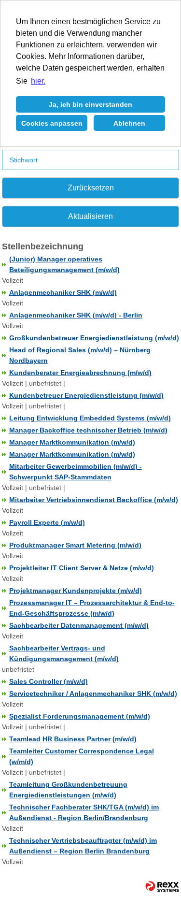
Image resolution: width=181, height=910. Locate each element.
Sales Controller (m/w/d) (48, 681)
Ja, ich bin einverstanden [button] (90, 104)
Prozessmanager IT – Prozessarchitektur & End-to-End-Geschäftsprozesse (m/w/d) (92, 608)
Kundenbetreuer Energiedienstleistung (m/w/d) (86, 395)
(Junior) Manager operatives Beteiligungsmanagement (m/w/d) (64, 264)
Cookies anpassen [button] (52, 123)
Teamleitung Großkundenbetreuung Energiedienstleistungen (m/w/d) (68, 789)
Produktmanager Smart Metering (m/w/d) (75, 545)
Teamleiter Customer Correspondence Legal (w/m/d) (81, 756)
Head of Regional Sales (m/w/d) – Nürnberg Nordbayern (80, 355)
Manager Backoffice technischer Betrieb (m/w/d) (88, 430)
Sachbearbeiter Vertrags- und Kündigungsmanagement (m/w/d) (64, 653)
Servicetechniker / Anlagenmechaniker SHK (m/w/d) (93, 693)
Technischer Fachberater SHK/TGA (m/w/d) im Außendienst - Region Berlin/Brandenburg (84, 812)
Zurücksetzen (91, 188)
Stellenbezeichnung (43, 246)
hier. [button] (38, 81)
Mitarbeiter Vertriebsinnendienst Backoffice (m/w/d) (93, 500)
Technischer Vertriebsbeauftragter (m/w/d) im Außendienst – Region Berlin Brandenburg (83, 846)
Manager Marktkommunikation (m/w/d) (72, 442)
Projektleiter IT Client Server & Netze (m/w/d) (81, 568)
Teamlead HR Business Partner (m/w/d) (73, 739)
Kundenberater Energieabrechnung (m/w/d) (80, 372)
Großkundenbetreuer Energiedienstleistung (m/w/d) (94, 338)
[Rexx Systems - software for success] (158, 886)
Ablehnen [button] (129, 123)
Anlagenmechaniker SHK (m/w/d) (63, 292)
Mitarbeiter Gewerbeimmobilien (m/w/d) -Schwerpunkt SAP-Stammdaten (75, 471)
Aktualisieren (90, 216)
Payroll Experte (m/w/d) (47, 522)
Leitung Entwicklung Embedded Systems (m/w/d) (90, 418)
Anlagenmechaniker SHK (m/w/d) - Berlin (75, 315)
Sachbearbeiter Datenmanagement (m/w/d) (79, 625)
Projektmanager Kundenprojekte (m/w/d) (75, 590)
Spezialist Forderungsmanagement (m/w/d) (79, 716)
